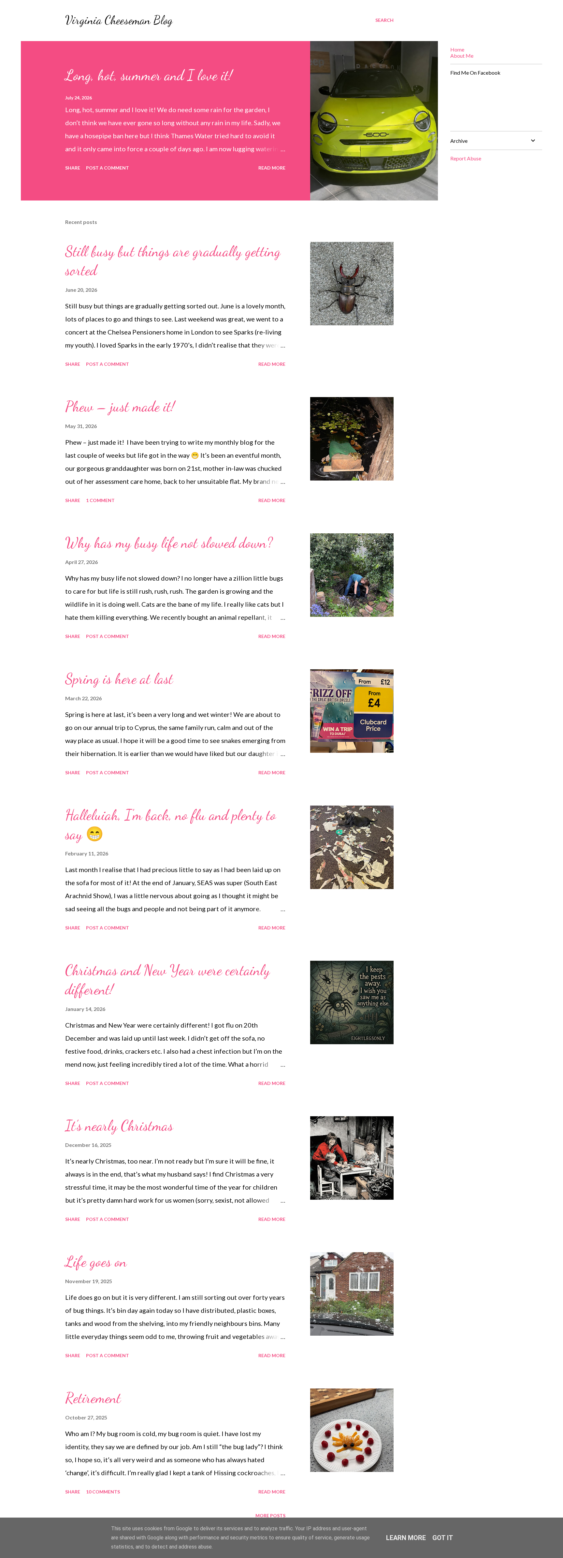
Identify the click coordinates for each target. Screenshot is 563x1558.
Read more (271, 168)
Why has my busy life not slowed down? (169, 542)
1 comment (100, 500)
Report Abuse (465, 158)
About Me (461, 55)
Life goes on (96, 1261)
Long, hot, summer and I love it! (148, 75)
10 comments (103, 1491)
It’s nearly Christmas (119, 1125)
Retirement (93, 1397)
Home (457, 49)
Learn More (406, 1538)
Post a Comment (107, 168)
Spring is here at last (119, 678)
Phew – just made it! (120, 406)
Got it (442, 1538)
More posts (270, 1515)
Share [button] (72, 168)
